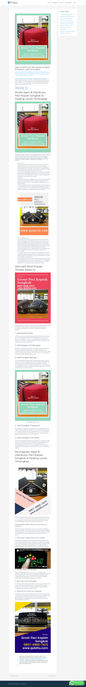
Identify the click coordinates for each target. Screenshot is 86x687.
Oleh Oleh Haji (26, 72)
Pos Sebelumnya (13, 675)
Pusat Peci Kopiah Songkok (43, 74)
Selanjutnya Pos (52, 675)
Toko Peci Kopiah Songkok (21, 75)
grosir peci (17, 518)
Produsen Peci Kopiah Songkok (30, 74)
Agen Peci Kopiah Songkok (21, 71)
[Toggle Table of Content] (26, 88)
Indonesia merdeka (30, 339)
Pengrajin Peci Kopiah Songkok (36, 72)
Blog (74, 2)
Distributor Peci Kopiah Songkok (35, 71)
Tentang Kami (55, 2)
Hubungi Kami (68, 2)
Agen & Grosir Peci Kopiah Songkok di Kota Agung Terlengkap (66, 27)
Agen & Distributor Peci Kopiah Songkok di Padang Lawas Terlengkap (30, 78)
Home (49, 2)
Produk (61, 2)
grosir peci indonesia (33, 572)
